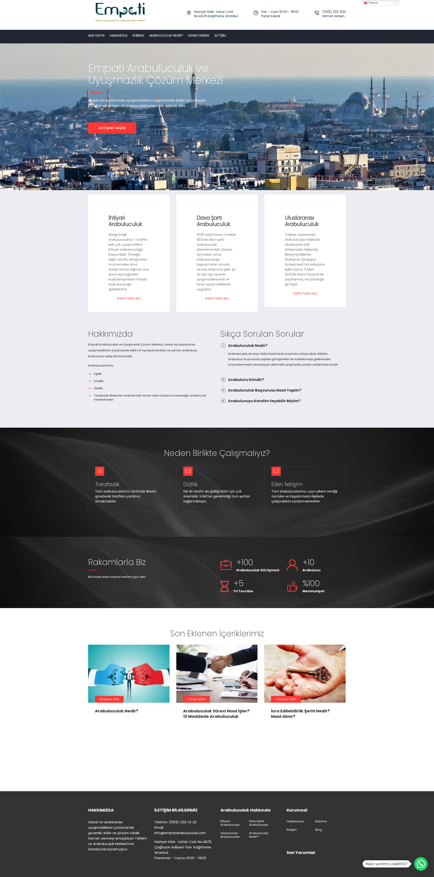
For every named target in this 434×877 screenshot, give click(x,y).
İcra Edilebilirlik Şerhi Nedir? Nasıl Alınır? (300, 713)
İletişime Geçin (112, 128)
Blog (318, 830)
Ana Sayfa (96, 35)
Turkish (372, 3)
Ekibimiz (138, 35)
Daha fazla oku (129, 298)
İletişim (220, 35)
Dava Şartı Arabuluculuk (213, 221)
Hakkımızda (118, 35)
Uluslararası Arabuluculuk (301, 221)
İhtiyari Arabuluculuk (125, 221)
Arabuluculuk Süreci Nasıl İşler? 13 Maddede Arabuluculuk (216, 713)
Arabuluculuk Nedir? (166, 35)
